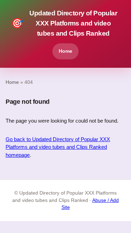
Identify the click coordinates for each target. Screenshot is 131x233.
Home (65, 51)
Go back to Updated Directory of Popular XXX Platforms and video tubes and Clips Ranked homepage (58, 147)
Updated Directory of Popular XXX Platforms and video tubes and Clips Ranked (64, 23)
